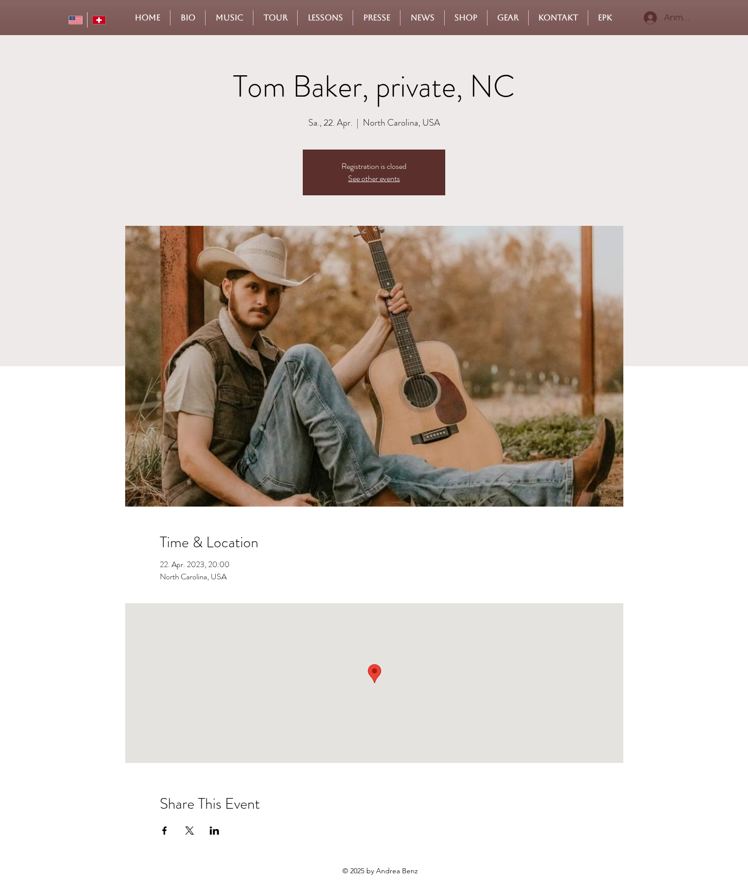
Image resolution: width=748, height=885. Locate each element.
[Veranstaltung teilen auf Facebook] (164, 831)
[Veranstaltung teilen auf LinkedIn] (214, 831)
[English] (75, 19)
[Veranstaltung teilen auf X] (189, 831)
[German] (98, 19)
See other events (374, 178)
